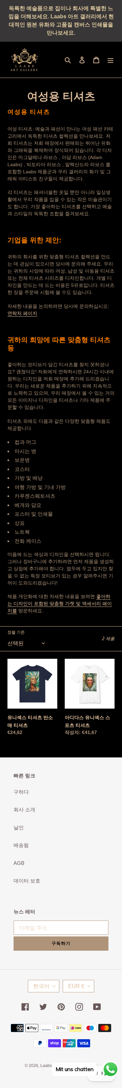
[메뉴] (110, 60)
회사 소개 (24, 809)
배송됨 (21, 845)
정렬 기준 (16, 632)
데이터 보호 (27, 881)
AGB (19, 863)
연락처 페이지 (22, 313)
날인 (19, 827)
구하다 (21, 792)
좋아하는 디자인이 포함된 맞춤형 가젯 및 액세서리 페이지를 (59, 603)
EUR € (76, 986)
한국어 (41, 986)
